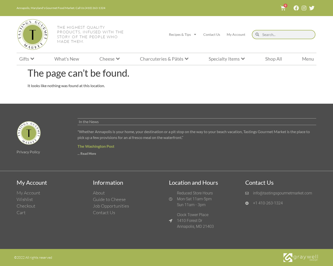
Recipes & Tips (180, 34)
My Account (236, 34)
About (99, 192)
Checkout (26, 205)
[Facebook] (296, 8)
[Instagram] (304, 8)
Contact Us (211, 34)
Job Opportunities (111, 205)
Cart (21, 212)
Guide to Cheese (109, 199)
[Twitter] (311, 8)
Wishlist (25, 199)
